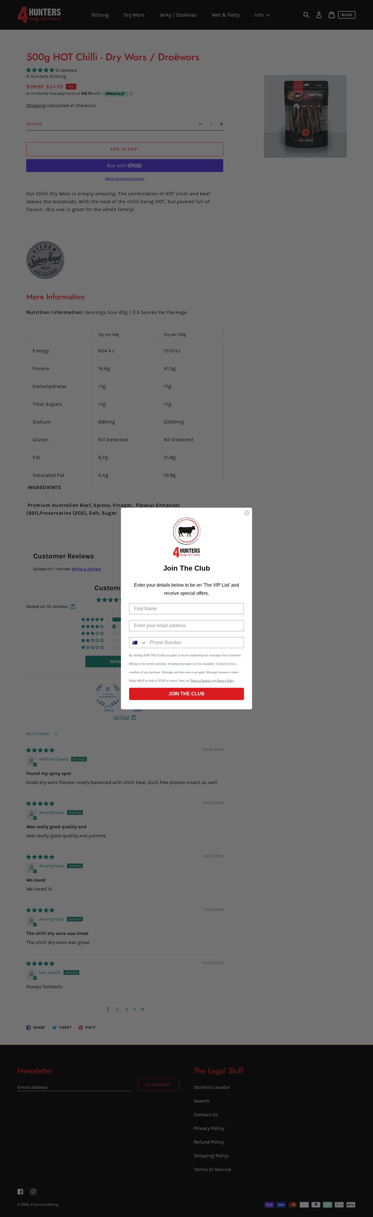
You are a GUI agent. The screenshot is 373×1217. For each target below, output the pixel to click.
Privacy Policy (225, 680)
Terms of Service (200, 680)
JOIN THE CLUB (186, 693)
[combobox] (138, 642)
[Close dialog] (247, 513)
